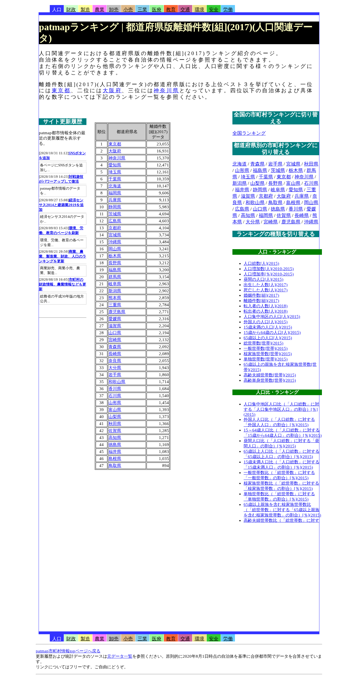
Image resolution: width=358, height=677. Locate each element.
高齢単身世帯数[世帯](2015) (270, 380)
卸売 (114, 9)
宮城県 (115, 235)
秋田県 (115, 423)
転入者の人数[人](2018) (266, 306)
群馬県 (115, 277)
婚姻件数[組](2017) (261, 295)
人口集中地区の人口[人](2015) (272, 316)
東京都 (61, 90)
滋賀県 (115, 326)
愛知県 (115, 165)
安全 (213, 9)
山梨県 (115, 416)
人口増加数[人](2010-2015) (269, 268)
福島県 (115, 270)
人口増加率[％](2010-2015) (269, 274)
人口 (57, 9)
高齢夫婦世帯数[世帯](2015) (270, 375)
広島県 (115, 221)
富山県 (115, 409)
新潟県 (115, 291)
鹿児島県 (117, 312)
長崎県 (115, 354)
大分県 (115, 367)
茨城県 (115, 214)
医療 (156, 9)
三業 (142, 9)
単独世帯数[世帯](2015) (266, 359)
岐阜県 (115, 284)
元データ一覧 (119, 656)
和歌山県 (117, 381)
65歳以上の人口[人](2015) (268, 338)
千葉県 (115, 179)
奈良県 (115, 360)
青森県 (115, 347)
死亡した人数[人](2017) (266, 290)
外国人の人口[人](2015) (266, 322)
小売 (128, 9)
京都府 (115, 228)
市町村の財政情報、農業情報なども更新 (62, 284)
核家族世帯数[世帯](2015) (268, 354)
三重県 (115, 305)
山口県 (115, 333)
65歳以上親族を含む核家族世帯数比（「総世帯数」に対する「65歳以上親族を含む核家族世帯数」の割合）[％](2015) (282, 509)
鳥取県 (115, 465)
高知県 (115, 437)
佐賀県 (115, 430)
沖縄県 (115, 242)
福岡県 (115, 193)
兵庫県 (115, 200)
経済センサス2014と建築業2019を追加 (61, 205)
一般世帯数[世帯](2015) (266, 348)
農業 (99, 9)
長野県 (115, 263)
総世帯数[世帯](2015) (263, 343)
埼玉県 (115, 172)
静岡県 (115, 207)
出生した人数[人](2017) (266, 284)
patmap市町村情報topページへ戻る (68, 651)
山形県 (115, 402)
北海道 (115, 186)
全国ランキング (249, 133)
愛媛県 (115, 319)
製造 (85, 9)
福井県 (115, 451)
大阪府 (112, 90)
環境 (199, 9)
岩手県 (115, 374)
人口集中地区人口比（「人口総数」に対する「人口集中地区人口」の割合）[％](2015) (281, 409)
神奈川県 (166, 90)
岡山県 (115, 249)
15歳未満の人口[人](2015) (268, 327)
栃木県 (115, 256)
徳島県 (115, 444)
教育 (171, 9)
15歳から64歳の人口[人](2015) (272, 332)
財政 (71, 9)
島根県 (115, 458)
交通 (185, 9)
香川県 (115, 388)
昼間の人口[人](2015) (263, 279)
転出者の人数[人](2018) (266, 311)
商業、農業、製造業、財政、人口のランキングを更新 (62, 256)
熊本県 (115, 298)
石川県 (115, 395)
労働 (228, 9)
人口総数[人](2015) (261, 263)
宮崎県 (115, 340)
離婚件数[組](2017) (261, 300)
